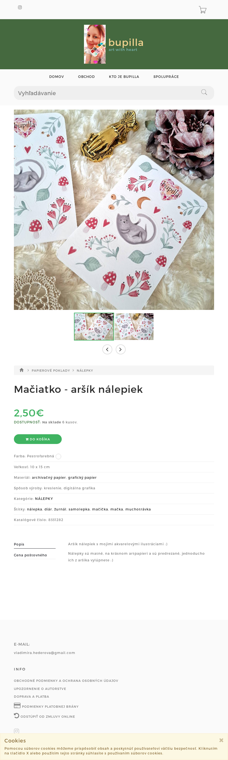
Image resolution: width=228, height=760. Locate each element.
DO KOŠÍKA (39, 439)
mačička (100, 509)
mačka (116, 509)
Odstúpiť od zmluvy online (47, 716)
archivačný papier (49, 477)
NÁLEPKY (85, 370)
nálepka (34, 509)
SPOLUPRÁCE (166, 76)
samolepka (79, 509)
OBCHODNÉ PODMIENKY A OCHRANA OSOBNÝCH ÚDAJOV (66, 680)
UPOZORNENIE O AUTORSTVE (40, 688)
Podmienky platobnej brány (50, 706)
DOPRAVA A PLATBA (31, 696)
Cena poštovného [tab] (30, 555)
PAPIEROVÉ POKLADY (51, 370)
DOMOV (56, 76)
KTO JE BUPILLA (124, 76)
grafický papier (82, 477)
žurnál (60, 509)
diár (48, 509)
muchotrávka (138, 509)
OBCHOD (86, 76)
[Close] (221, 740)
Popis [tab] (19, 544)
